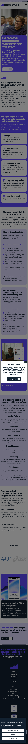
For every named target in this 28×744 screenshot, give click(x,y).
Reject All (12, 734)
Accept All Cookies (13, 730)
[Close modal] (25, 362)
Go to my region (12, 379)
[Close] (24, 719)
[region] (13, 730)
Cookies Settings (12, 738)
